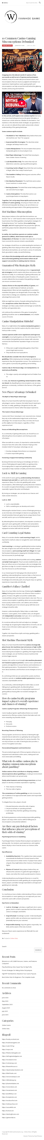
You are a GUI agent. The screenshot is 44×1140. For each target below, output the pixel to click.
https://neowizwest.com (9, 1090)
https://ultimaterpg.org (9, 1080)
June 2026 (5, 998)
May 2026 (5, 1001)
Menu (6, 3)
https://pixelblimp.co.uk (9, 1094)
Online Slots (7, 45)
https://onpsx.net (7, 1049)
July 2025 (5, 1011)
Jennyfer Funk (19, 45)
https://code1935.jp (8, 1046)
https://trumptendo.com (9, 1097)
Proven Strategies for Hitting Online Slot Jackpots (17, 970)
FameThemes (38, 1136)
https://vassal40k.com (9, 1107)
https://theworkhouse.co (9, 1066)
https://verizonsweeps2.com (11, 1077)
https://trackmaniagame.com (11, 1043)
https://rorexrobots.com (9, 1087)
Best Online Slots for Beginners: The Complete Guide (18, 977)
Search (4, 946)
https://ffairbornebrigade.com (11, 1053)
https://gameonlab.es (8, 1117)
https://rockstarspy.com (9, 1063)
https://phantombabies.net (10, 1083)
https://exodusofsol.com (9, 1100)
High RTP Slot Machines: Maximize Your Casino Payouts (19, 974)
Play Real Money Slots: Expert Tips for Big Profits (17, 967)
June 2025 (5, 1015)
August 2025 (6, 1008)
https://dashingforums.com (10, 1114)
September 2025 (7, 1004)
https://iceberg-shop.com (10, 1104)
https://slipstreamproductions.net (12, 1070)
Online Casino (6, 1025)
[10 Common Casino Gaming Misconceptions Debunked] (22, 60)
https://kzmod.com (8, 1111)
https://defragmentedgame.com (12, 1056)
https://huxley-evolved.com (10, 1039)
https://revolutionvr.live (9, 1060)
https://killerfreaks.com (9, 1073)
